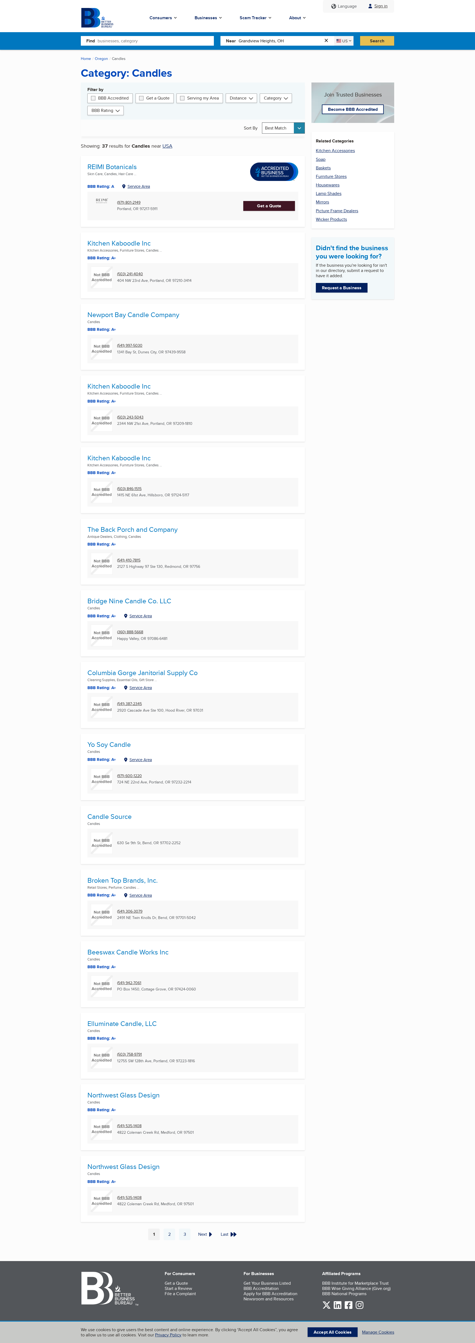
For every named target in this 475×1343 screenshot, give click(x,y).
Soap (320, 159)
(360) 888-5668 (130, 632)
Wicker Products (331, 219)
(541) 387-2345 (129, 703)
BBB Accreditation (261, 1288)
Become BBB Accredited (353, 109)
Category (272, 98)
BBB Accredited (113, 98)
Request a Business (341, 288)
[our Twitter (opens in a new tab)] (326, 1308)
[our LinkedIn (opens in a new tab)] (337, 1308)
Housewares (327, 185)
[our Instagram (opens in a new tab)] (359, 1308)
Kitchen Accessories (335, 150)
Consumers (161, 18)
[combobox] (156, 41)
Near (231, 41)
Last (224, 1234)
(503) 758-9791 (129, 1054)
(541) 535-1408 (129, 1126)
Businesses (206, 18)
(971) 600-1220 (129, 776)
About (295, 18)
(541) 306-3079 (129, 911)
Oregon (101, 58)
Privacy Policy (168, 1335)
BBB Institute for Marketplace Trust (355, 1283)
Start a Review (178, 1288)
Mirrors (322, 202)
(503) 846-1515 (129, 488)
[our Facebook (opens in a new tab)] (348, 1308)
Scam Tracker (253, 18)
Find (90, 41)
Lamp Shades (328, 193)
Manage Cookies (378, 1332)
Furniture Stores (331, 176)
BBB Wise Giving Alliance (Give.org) (356, 1288)
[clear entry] (328, 41)
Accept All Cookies (333, 1332)
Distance (238, 98)
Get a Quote (158, 98)
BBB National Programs (344, 1293)
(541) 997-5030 (129, 345)
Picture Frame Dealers (337, 211)
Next (202, 1234)
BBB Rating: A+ (101, 258)
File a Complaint (180, 1293)
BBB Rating (102, 110)
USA (167, 145)
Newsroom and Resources (269, 1299)
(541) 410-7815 (128, 560)
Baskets (323, 168)
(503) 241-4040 (130, 274)
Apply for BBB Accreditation (270, 1293)
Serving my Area (203, 98)
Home (86, 58)
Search (377, 41)
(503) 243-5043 (130, 417)
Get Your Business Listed (267, 1283)
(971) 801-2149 (128, 202)
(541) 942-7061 (129, 983)
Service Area (139, 186)
